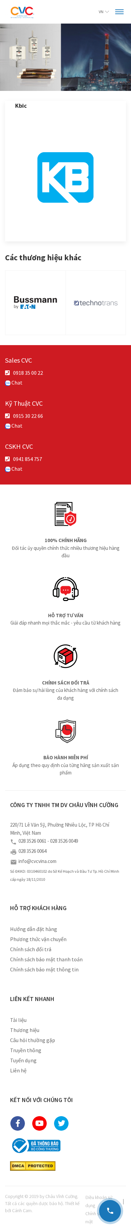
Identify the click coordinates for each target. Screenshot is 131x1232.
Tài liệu (18, 1020)
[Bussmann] (35, 303)
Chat (16, 382)
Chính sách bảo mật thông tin (44, 969)
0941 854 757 (27, 459)
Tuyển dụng (23, 1060)
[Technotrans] (96, 303)
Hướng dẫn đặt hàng (33, 929)
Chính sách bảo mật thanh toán (46, 959)
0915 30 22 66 (28, 415)
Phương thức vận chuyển (38, 939)
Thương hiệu (24, 1030)
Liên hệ (18, 1070)
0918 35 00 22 (28, 372)
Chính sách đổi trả (30, 949)
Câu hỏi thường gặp (32, 1040)
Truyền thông (25, 1050)
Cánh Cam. (22, 1210)
